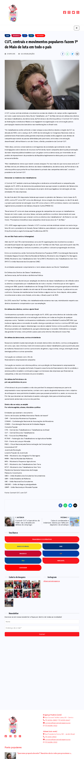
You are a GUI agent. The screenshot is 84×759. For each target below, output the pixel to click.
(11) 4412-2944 (50, 737)
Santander (23, 568)
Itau (23, 561)
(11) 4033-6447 (64, 720)
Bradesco (23, 553)
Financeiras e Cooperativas (42, 539)
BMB (61, 546)
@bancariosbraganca (52, 581)
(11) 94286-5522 (51, 725)
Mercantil (61, 561)
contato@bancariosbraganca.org (57, 723)
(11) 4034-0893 (51, 720)
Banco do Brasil (23, 546)
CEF (61, 553)
